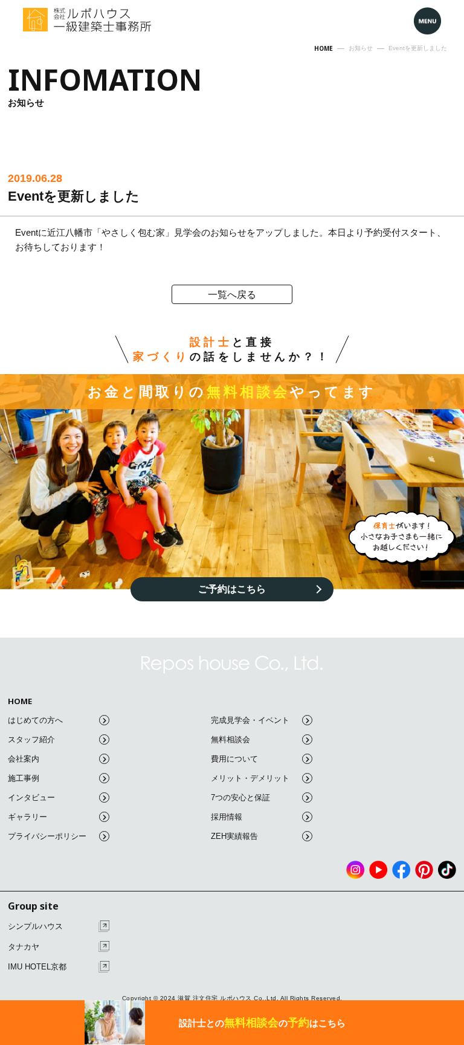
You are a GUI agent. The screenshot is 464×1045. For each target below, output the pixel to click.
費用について (234, 758)
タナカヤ (23, 946)
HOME (20, 701)
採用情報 (226, 816)
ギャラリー (27, 816)
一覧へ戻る (232, 295)
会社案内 (23, 758)
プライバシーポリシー (47, 836)
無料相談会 (230, 739)
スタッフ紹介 (31, 739)
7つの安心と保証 (240, 797)
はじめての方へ (35, 720)
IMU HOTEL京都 (37, 966)
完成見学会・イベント (250, 720)
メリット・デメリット (250, 778)
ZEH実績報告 (234, 836)
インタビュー (31, 797)
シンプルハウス (35, 926)
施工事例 (23, 778)
